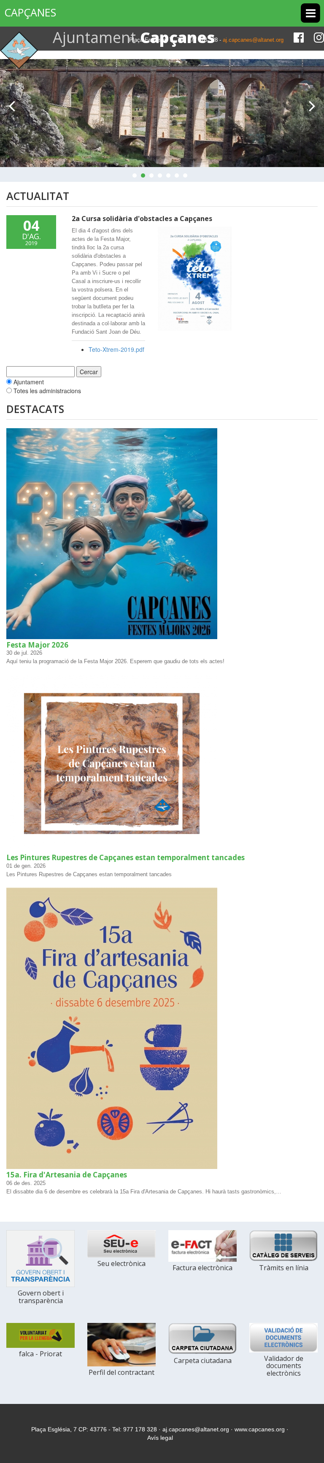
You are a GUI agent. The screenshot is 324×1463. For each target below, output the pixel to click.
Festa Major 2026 (37, 645)
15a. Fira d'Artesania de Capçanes (66, 1175)
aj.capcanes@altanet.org (253, 40)
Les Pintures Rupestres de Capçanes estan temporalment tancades (125, 857)
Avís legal (160, 1437)
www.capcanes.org (260, 1429)
